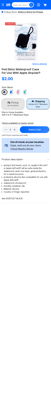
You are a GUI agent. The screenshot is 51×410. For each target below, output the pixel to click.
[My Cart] (45, 5)
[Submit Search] (31, 5)
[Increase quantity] (14, 130)
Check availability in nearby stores (18, 123)
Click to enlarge (39, 64)
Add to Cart (34, 129)
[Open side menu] (3, 5)
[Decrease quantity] (6, 130)
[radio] (13, 103)
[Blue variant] (11, 92)
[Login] (38, 5)
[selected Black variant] (4, 92)
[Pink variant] (18, 92)
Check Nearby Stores (21, 149)
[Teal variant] (25, 92)
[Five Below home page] (8, 5)
